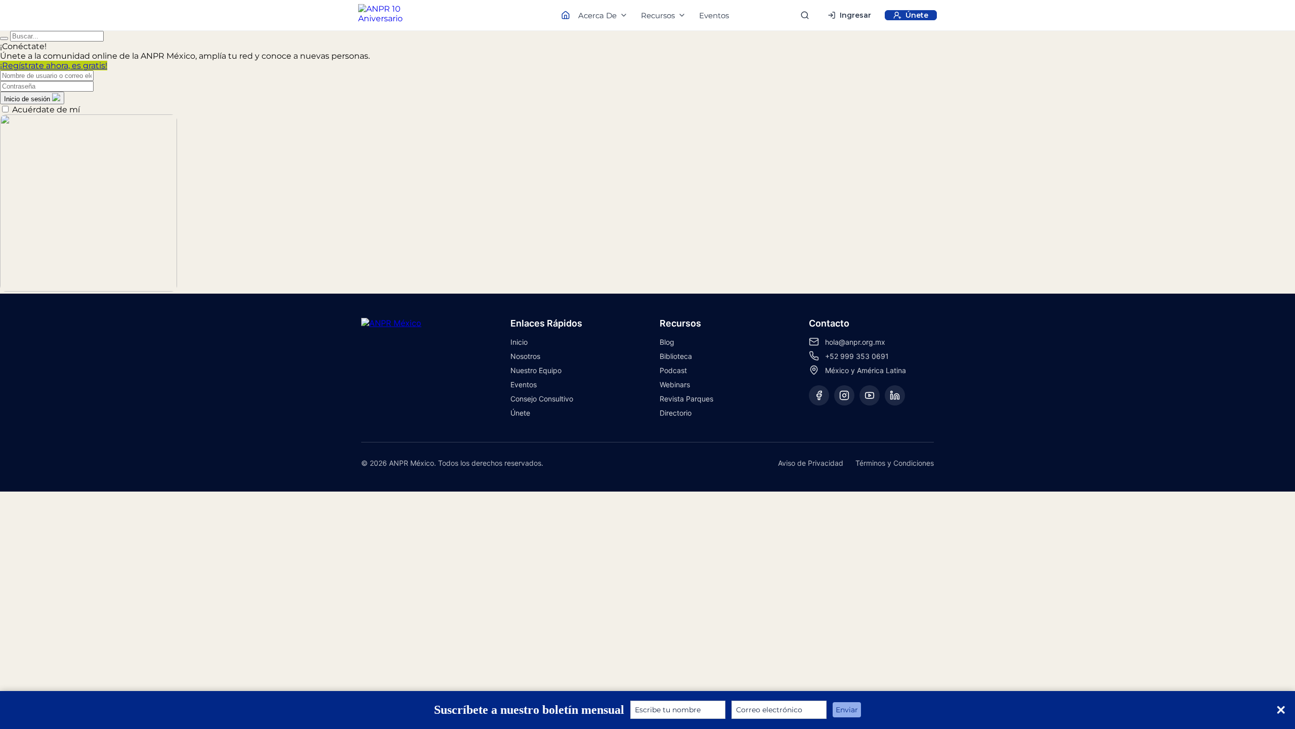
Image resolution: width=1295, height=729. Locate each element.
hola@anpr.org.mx (855, 342)
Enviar (847, 709)
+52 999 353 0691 (857, 356)
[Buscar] (805, 15)
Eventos (714, 15)
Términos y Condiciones (894, 463)
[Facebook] (819, 395)
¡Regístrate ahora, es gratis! (53, 65)
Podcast (673, 370)
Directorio (676, 413)
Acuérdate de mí (46, 109)
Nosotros (525, 356)
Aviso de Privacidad (810, 463)
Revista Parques (686, 398)
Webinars (675, 384)
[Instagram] (844, 395)
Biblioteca (676, 356)
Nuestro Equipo (536, 370)
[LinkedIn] (895, 395)
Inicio (519, 342)
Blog (667, 342)
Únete (520, 413)
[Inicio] (389, 15)
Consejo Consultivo (541, 398)
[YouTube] (869, 395)
